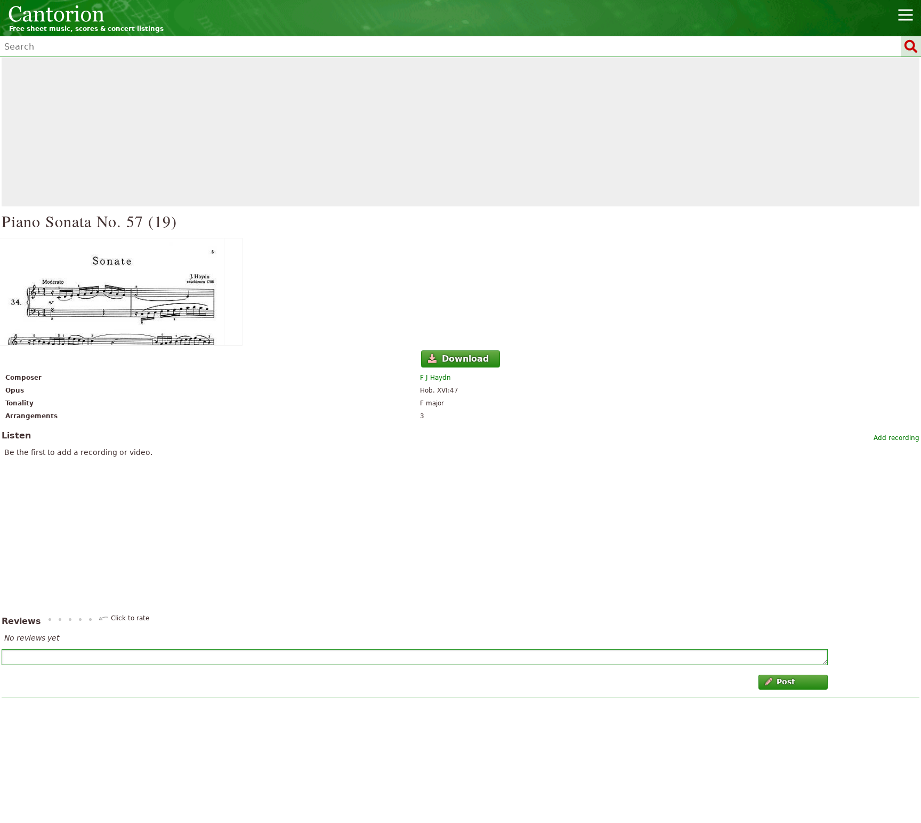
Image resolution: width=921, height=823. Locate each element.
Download (465, 359)
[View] (460, 291)
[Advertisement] (460, 131)
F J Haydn (435, 377)
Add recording (896, 438)
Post (786, 681)
